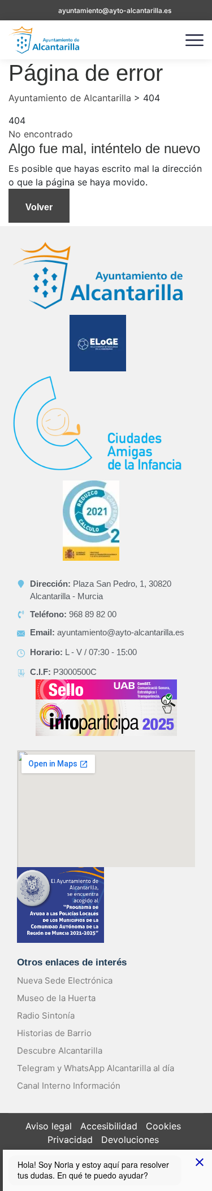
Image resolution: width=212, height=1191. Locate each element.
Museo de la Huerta (56, 998)
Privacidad (70, 1139)
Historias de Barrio (54, 1033)
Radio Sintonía (46, 1015)
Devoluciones (130, 1139)
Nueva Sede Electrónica (65, 980)
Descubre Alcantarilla (59, 1050)
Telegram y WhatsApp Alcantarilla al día (95, 1068)
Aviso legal (48, 1126)
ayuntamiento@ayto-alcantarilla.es (114, 10)
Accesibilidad (108, 1126)
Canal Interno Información (68, 1085)
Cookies (163, 1126)
